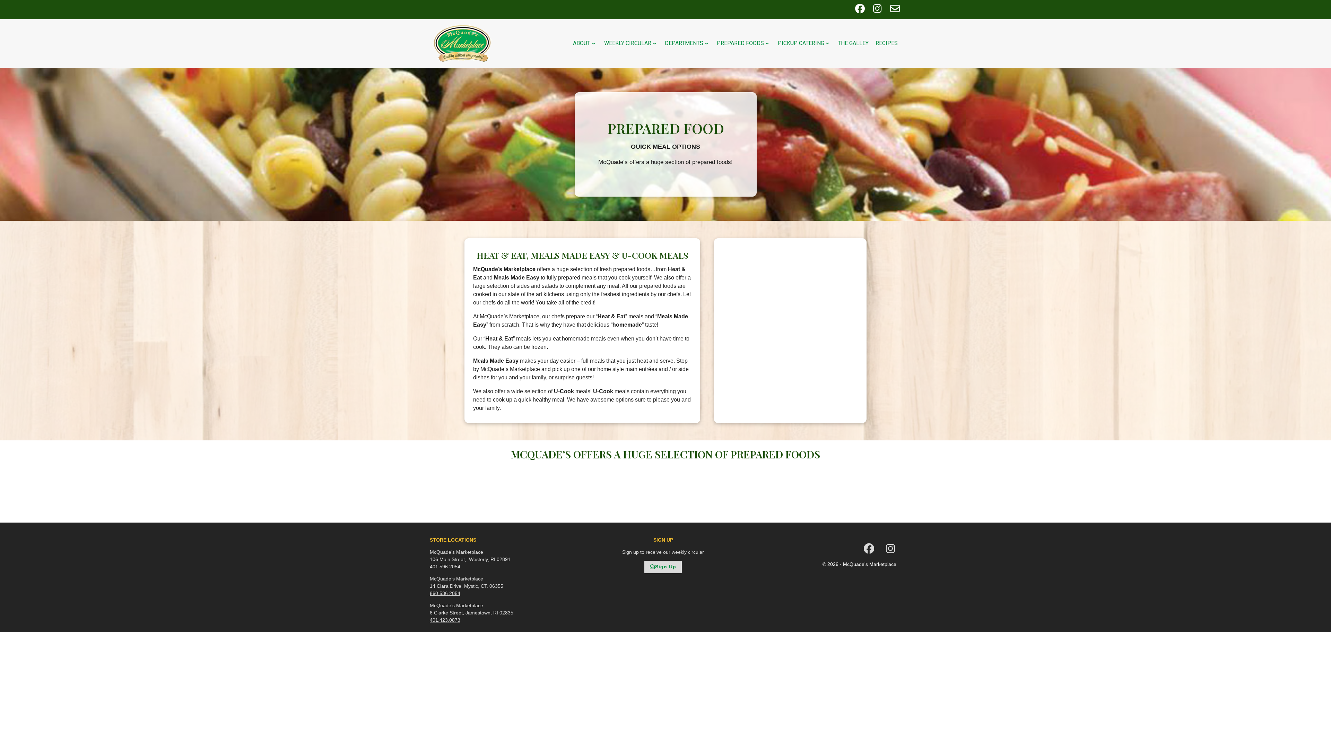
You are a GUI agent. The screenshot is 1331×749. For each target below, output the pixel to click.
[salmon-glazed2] (682, 490)
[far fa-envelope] (895, 10)
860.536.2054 (445, 593)
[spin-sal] (665, 507)
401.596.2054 (445, 566)
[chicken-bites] (648, 490)
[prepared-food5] (665, 490)
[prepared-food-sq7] (682, 507)
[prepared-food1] (665, 473)
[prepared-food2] (682, 473)
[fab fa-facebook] (860, 10)
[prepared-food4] (648, 473)
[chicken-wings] (648, 507)
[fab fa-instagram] (877, 10)
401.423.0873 (445, 620)
